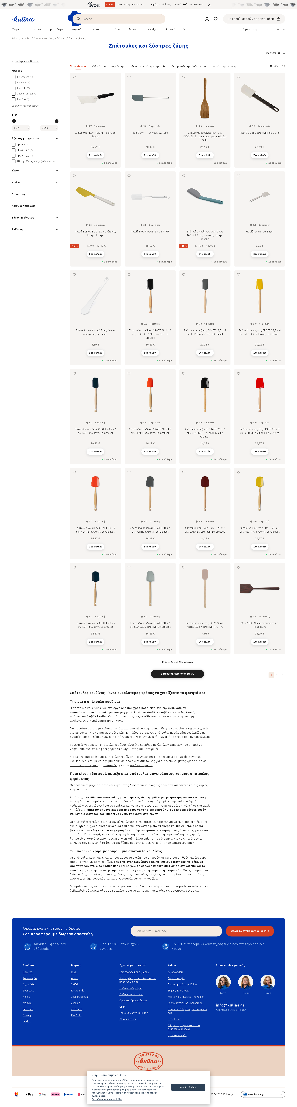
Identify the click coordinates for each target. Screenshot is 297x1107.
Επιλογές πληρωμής (130, 988)
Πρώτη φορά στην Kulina (182, 984)
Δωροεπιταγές (127, 1019)
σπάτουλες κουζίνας (84, 765)
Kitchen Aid (77, 990)
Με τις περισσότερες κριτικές (148, 66)
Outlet (27, 1021)
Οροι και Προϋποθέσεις (133, 1000)
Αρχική (27, 1015)
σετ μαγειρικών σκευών (182, 886)
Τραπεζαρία (30, 978)
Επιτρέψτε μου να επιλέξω (107, 1099)
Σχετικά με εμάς (177, 1035)
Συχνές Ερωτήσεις (178, 990)
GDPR (122, 1006)
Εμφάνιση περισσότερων (25, 106)
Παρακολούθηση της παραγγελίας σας (188, 1011)
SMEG (74, 984)
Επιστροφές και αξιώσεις (134, 972)
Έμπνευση (250, 29)
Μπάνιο (27, 1003)
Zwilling (75, 761)
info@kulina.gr (230, 1005)
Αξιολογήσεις (175, 972)
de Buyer (190, 757)
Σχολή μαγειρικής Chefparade (185, 1003)
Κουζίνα (28, 972)
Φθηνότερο (99, 66)
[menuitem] (17, 30)
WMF (74, 972)
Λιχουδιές (28, 984)
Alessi (74, 978)
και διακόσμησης (141, 765)
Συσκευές (28, 990)
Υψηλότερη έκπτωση (224, 66)
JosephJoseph (79, 996)
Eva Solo (76, 1015)
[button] (177, 67)
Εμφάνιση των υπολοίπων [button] (177, 673)
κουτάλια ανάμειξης (147, 886)
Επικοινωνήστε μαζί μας (133, 1012)
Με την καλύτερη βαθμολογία (188, 66)
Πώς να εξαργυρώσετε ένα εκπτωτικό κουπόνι (184, 1027)
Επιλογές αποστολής (131, 994)
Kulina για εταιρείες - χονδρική (186, 996)
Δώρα (281, 29)
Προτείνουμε (78, 66)
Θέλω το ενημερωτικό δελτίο (250, 931)
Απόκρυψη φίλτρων (27, 61)
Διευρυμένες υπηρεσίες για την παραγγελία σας (137, 980)
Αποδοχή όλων (188, 1087)
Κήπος (26, 996)
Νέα (267, 29)
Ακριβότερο (118, 66)
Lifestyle (28, 1009)
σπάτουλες (110, 765)
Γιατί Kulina (174, 1019)
